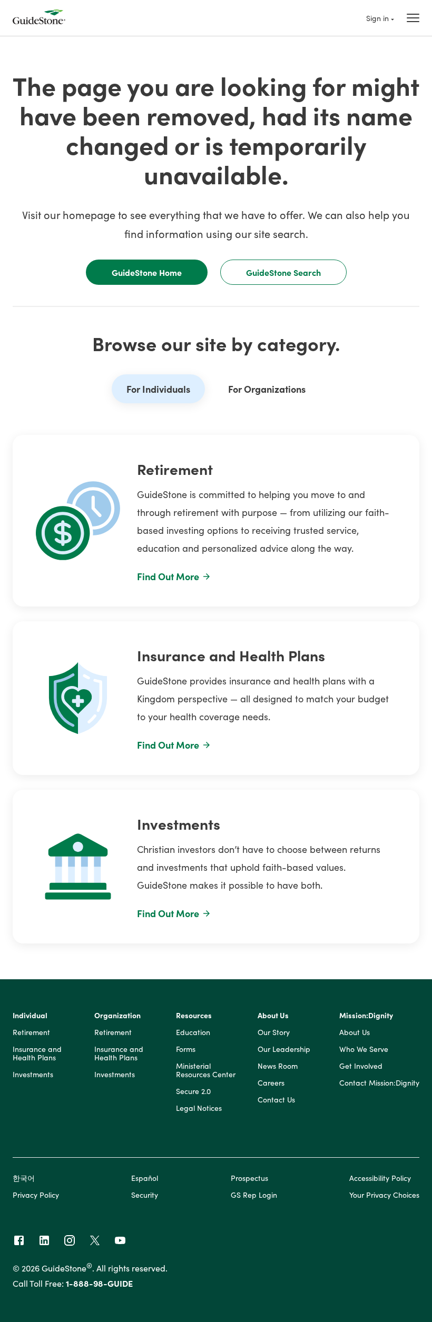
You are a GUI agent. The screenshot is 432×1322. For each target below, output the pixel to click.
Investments (33, 1074)
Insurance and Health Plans (37, 1053)
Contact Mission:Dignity (379, 1083)
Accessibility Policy (380, 1178)
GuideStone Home (147, 272)
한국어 (24, 1178)
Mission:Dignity (366, 1015)
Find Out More (168, 576)
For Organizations (267, 388)
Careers (271, 1083)
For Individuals (158, 388)
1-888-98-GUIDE (99, 1283)
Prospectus (249, 1178)
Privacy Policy (36, 1194)
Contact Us (276, 1100)
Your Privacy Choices (384, 1194)
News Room (278, 1066)
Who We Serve (363, 1049)
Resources (194, 1015)
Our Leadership (284, 1049)
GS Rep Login (254, 1194)
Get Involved (360, 1066)
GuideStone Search (283, 272)
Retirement (31, 1032)
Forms (185, 1049)
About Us (273, 1015)
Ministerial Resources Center (205, 1070)
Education (193, 1032)
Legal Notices (199, 1108)
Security (144, 1194)
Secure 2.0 (193, 1091)
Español (144, 1178)
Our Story (274, 1032)
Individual (30, 1015)
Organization (117, 1015)
